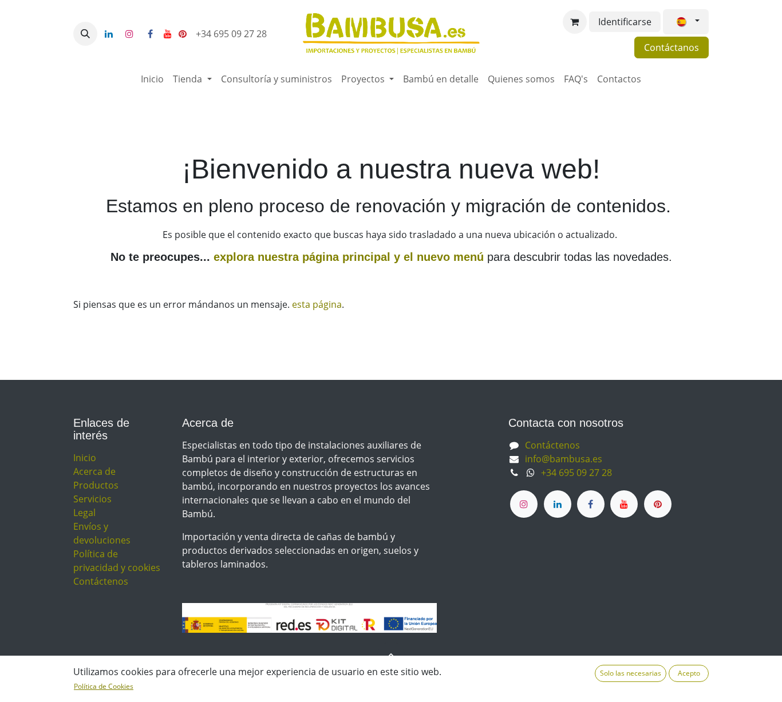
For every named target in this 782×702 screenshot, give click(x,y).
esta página (317, 304)
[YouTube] (167, 34)
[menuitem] (152, 79)
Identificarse (624, 21)
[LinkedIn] (109, 34)
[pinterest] (182, 34)
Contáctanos (671, 47)
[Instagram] (129, 34)
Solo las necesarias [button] (630, 673)
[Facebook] (150, 34)
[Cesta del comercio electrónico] (575, 22)
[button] (85, 34)
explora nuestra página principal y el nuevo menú (347, 257)
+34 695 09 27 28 (232, 33)
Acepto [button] (689, 673)
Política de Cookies (103, 686)
